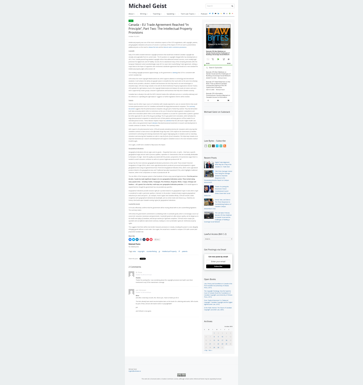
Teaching (156, 14)
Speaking (170, 14)
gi (159, 251)
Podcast (204, 14)
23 (218, 344)
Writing (143, 14)
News (131, 21)
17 (222, 340)
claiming (174, 72)
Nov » (210, 350)
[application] (218, 43)
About (131, 14)
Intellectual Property (169, 251)
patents (184, 251)
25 (226, 344)
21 (210, 344)
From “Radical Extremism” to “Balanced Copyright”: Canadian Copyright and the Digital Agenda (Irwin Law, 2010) (218, 302)
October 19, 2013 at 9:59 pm (143, 292)
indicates (155, 123)
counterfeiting (152, 251)
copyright (141, 251)
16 (218, 340)
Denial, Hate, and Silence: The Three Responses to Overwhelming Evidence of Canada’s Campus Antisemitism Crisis (217, 204)
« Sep (205, 350)
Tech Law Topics (187, 14)
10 (222, 337)
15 (214, 340)
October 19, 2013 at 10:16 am (144, 275)
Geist (148, 6)
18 (226, 340)
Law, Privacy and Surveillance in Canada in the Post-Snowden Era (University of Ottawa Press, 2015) (218, 285)
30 (218, 347)
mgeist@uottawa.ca (135, 371)
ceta (134, 251)
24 (222, 344)
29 (214, 347)
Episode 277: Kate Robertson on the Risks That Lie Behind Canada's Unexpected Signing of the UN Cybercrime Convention (218, 84)
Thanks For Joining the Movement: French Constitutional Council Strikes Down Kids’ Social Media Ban (217, 191)
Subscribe (218, 266)
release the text (153, 47)
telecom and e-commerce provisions (174, 47)
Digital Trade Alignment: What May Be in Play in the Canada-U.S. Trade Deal (223, 164)
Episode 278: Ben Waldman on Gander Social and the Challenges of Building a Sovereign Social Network (218, 74)
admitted (169, 121)
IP (179, 251)
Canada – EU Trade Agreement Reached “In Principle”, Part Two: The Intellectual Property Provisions (160, 28)
